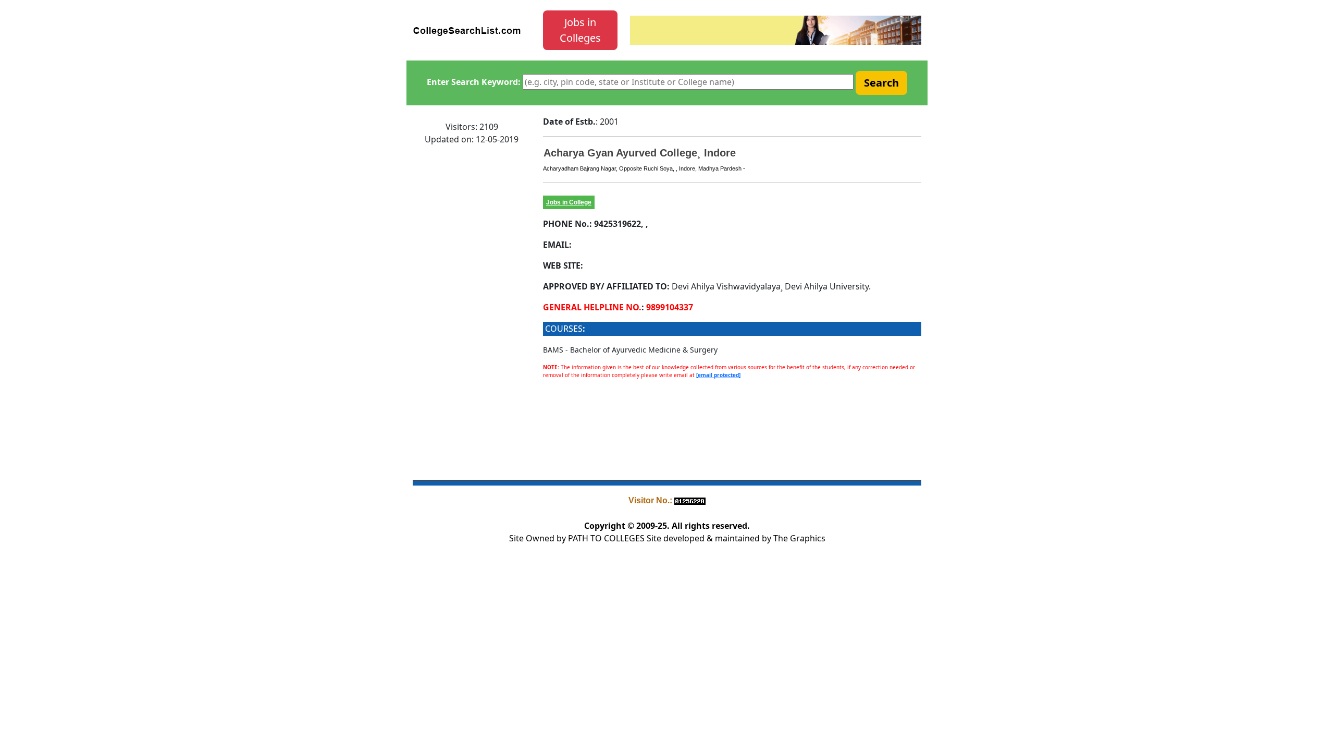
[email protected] (718, 375)
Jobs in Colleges (580, 30)
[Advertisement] (472, 310)
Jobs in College (568, 202)
